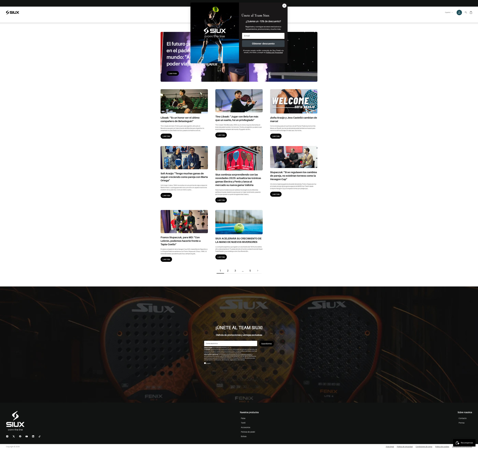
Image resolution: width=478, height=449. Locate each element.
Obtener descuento (263, 43)
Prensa (461, 422)
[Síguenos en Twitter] (13, 436)
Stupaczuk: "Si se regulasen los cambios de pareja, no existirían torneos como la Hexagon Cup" (293, 176)
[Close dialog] (284, 5)
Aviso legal (390, 447)
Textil (243, 422)
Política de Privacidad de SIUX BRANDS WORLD (237, 354)
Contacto (463, 418)
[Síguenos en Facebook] (20, 436)
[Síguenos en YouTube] (26, 436)
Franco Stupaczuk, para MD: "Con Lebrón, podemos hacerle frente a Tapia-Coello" (181, 241)
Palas (243, 418)
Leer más (173, 73)
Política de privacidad (405, 447)
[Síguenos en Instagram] (7, 436)
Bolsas (243, 436)
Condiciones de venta (424, 447)
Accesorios (245, 427)
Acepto (208, 363)
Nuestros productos (249, 412)
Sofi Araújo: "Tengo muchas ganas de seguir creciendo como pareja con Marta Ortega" (184, 177)
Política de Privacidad (274, 52)
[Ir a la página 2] (257, 270)
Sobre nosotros (465, 412)
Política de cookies (442, 447)
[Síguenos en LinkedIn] (33, 436)
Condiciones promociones (462, 447)
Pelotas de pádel (248, 432)
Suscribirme (266, 343)
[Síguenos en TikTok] (39, 436)
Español (447, 12)
